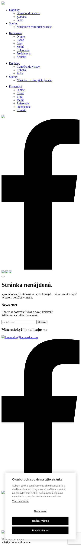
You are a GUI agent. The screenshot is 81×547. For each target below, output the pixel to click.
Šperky (13, 23)
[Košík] (10, 272)
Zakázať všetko (40, 521)
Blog (19, 43)
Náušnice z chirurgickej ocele (34, 26)
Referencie (23, 50)
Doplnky (14, 9)
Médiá (20, 46)
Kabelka (22, 16)
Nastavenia (40, 511)
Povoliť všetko (40, 530)
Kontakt (21, 56)
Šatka (20, 20)
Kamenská (15, 33)
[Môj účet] (6, 272)
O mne (21, 36)
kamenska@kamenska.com (21, 337)
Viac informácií (20, 501)
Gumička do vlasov (28, 13)
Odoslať (42, 322)
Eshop (20, 40)
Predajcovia (24, 53)
